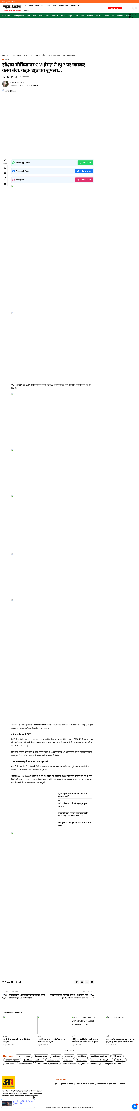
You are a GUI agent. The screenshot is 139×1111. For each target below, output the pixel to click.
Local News (81, 1060)
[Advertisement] (69, 34)
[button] (125, 8)
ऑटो (82, 15)
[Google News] (132, 14)
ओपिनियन (98, 15)
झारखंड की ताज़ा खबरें (12, 1060)
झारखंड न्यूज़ (69, 1056)
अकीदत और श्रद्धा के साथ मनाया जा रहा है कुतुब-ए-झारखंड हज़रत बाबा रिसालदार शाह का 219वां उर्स (121, 1040)
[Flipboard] (130, 17)
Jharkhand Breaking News (101, 1060)
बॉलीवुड (70, 15)
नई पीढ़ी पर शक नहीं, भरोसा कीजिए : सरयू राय (16, 1040)
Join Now (86, 163)
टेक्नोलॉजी (55, 15)
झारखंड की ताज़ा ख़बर (69, 1064)
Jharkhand (82, 1056)
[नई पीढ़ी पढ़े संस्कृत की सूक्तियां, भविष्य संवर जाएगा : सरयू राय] (52, 1025)
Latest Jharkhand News (112, 1064)
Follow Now (85, 171)
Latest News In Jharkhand (47, 1064)
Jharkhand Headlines (89, 1064)
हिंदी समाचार (117, 1056)
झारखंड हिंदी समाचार (25, 1064)
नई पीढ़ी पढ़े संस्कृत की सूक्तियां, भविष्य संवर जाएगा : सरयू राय (51, 1040)
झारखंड (7, 15)
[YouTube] (130, 14)
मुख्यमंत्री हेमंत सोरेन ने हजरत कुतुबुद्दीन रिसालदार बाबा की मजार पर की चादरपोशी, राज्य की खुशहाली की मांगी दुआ (73, 814)
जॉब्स (76, 15)
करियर (63, 15)
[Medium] (135, 14)
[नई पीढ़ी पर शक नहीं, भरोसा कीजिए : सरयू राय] (18, 1025)
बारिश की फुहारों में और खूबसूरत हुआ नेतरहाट (72, 804)
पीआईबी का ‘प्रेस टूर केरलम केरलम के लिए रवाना (75, 824)
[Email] (7, 76)
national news (53, 1060)
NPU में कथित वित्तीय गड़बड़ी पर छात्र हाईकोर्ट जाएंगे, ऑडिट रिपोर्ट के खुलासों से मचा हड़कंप (86, 1040)
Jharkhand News (23, 1056)
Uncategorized (18, 15)
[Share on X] (3, 76)
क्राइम (41, 15)
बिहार (47, 15)
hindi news (56, 1056)
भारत (34, 15)
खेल (113, 15)
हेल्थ (127, 15)
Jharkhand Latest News (33, 1060)
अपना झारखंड (10, 1064)
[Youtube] (4, 1101)
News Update (17, 82)
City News (120, 1060)
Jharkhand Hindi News (99, 1056)
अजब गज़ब (90, 15)
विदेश (28, 15)
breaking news (41, 1056)
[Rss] (132, 17)
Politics (120, 15)
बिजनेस (107, 15)
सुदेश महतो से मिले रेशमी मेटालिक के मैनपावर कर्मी (72, 795)
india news (68, 1060)
